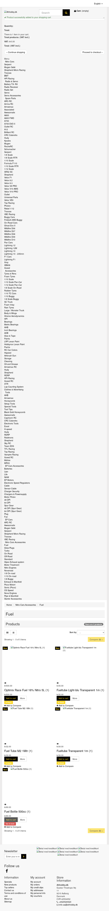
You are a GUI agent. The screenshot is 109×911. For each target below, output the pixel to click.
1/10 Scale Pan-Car (13, 282)
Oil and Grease (11, 364)
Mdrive (7, 460)
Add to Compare (13, 705)
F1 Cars (7, 256)
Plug (6, 513)
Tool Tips (8, 409)
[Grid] (7, 632)
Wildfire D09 (9, 236)
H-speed (8, 429)
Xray (6, 262)
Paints (7, 338)
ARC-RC (8, 101)
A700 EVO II (9, 123)
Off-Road (8, 556)
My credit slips (37, 887)
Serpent (7, 64)
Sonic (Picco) (10, 587)
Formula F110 (10, 163)
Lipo (6, 471)
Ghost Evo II (9, 225)
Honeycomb (9, 400)
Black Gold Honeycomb (14, 412)
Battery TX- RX (11, 84)
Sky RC (7, 443)
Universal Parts (11, 197)
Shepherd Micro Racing (14, 70)
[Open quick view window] (5, 682)
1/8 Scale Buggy (11, 299)
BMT (6, 75)
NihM (6, 477)
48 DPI (7, 499)
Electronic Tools (11, 423)
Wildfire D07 (9, 231)
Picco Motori (9, 584)
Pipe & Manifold (11, 595)
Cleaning (8, 361)
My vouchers (36, 895)
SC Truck (8, 301)
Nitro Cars (9, 61)
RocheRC (8, 146)
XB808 (7, 265)
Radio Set (8, 89)
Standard (8, 559)
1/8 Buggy (8, 579)
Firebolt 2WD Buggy (13, 219)
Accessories (10, 270)
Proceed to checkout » (92, 52)
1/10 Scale (9, 160)
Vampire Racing (11, 454)
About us (8, 898)
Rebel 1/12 (9, 208)
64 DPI (7, 502)
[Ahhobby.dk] (19, 12)
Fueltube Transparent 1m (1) (75, 751)
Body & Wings (10, 313)
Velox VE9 (8, 200)
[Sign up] (23, 856)
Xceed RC (8, 381)
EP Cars (8, 519)
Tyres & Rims (10, 273)
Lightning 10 (9, 251)
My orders (35, 884)
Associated (9, 109)
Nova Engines (10, 593)
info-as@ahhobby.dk (68, 904)
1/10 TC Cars (10, 293)
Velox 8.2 (8, 180)
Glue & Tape (9, 335)
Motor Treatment (11, 564)
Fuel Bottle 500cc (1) (17, 811)
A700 (6, 120)
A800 (6, 115)
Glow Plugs (9, 547)
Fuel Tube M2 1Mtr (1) (18, 751)
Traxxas (7, 72)
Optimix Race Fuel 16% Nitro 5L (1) (26, 690)
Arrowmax (8, 106)
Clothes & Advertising (13, 389)
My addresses (37, 890)
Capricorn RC (10, 417)
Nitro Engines (10, 567)
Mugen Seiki (9, 67)
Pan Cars (8, 242)
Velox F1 (8, 177)
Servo (7, 92)
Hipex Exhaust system (14, 562)
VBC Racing (9, 214)
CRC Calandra (10, 135)
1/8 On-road (9, 573)
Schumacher (10, 149)
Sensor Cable (10, 488)
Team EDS (9, 446)
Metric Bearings (11, 324)
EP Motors (9, 480)
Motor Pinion (10, 497)
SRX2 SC (8, 171)
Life (6, 474)
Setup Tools (9, 403)
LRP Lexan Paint (11, 341)
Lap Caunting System (14, 386)
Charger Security (11, 491)
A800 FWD (9, 118)
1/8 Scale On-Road (12, 287)
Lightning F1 (9, 259)
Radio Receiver (11, 87)
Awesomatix (9, 112)
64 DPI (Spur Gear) (13, 511)
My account (36, 881)
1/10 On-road (10, 576)
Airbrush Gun (10, 355)
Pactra (7, 347)
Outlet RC (8, 126)
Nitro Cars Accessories (15, 542)
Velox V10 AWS (11, 188)
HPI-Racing (9, 378)
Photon (7, 205)
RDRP (7, 375)
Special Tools (10, 406)
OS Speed (8, 590)
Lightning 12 (9, 245)
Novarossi (8, 570)
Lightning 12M (10, 248)
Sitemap (8, 901)
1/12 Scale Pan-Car (13, 284)
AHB (6, 327)
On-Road (8, 553)
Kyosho (7, 140)
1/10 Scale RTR (11, 166)
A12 (6, 129)
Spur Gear (9, 505)
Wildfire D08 (9, 234)
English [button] (97, 3)
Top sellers (9, 887)
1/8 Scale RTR (10, 157)
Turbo (7, 550)
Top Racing (9, 202)
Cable (7, 485)
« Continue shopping (15, 52)
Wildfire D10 (9, 239)
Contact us (9, 890)
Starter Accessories (13, 598)
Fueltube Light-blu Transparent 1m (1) (80, 690)
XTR (6, 383)
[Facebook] (6, 871)
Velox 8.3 (8, 183)
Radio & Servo (11, 81)
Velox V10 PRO (11, 191)
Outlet (7, 194)
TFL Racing (9, 448)
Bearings (8, 321)
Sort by (73, 632)
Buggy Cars (9, 217)
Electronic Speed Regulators (17, 482)
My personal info (38, 893)
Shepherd (8, 174)
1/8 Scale (8, 154)
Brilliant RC (9, 132)
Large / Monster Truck (14, 310)
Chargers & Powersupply (15, 494)
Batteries (8, 468)
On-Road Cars (10, 222)
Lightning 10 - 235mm (14, 253)
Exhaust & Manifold (13, 581)
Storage (7, 358)
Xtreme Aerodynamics (14, 316)
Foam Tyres (9, 276)
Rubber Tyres (10, 290)
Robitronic (8, 437)
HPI (6, 318)
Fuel (6, 545)
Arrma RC (8, 103)
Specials (8, 881)
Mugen (7, 143)
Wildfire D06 (9, 228)
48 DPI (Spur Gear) (13, 508)
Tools (7, 392)
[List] (13, 632)
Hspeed (7, 352)
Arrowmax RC (10, 366)
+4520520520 (65, 901)
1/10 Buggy (9, 296)
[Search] (66, 12)
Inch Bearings (10, 330)
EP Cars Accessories (14, 465)
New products (10, 884)
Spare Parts (10, 98)
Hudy (6, 137)
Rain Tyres (9, 307)
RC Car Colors (10, 349)
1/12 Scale (9, 169)
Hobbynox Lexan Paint (14, 344)
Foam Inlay (9, 304)
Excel (6, 426)
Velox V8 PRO (10, 185)
